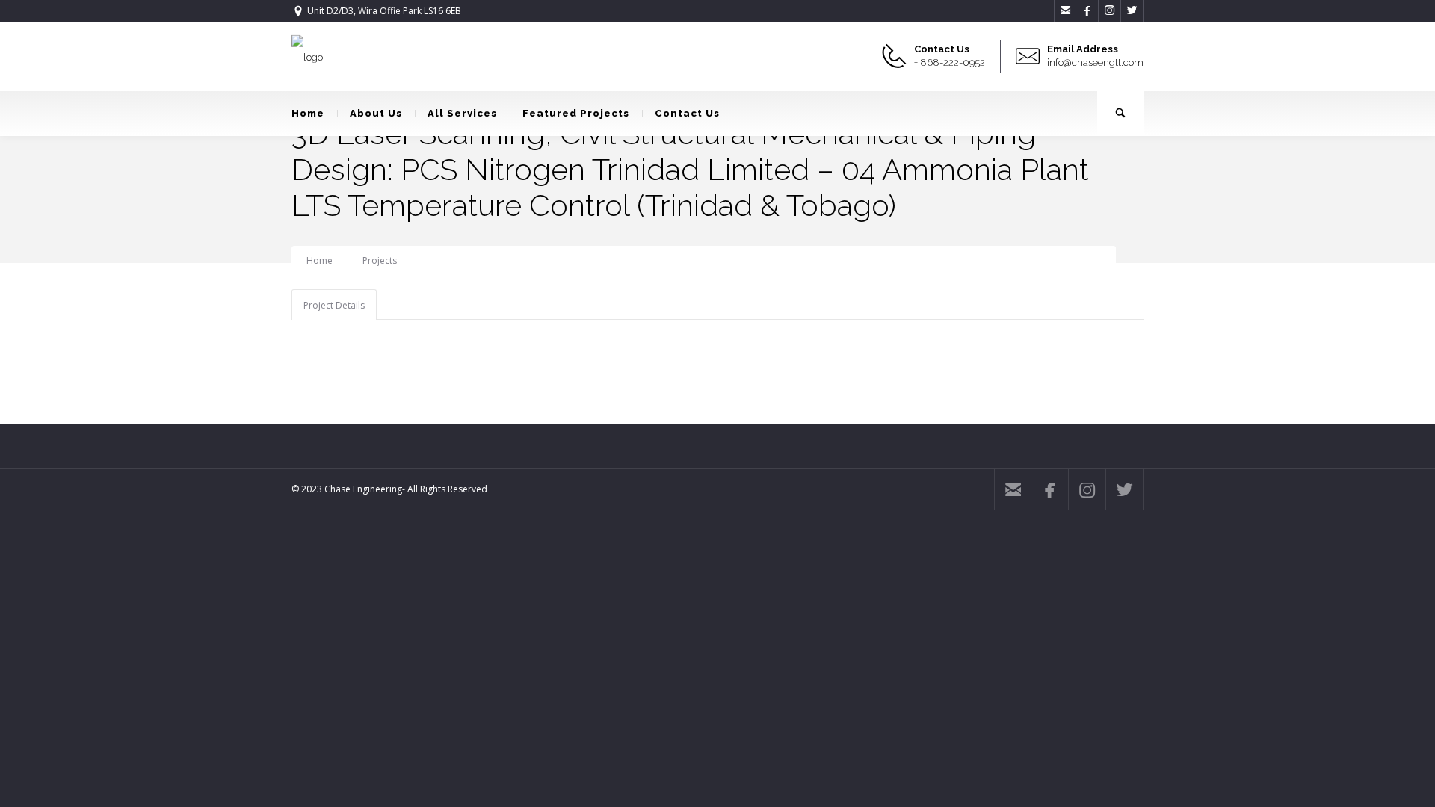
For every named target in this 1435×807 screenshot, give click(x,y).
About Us (376, 113)
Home (307, 113)
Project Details (334, 305)
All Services (462, 113)
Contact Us (687, 113)
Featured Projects (575, 113)
